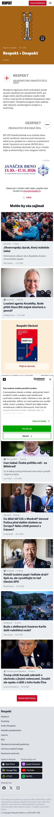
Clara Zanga (8, 635)
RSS (3, 740)
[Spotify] (31, 776)
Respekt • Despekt (10, 48)
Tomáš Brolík (8, 534)
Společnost (8, 623)
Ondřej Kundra (9, 315)
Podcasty (10, 671)
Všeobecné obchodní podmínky (15, 744)
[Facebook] (4, 790)
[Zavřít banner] (50, 379)
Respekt (6, 60)
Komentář (10, 300)
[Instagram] (18, 790)
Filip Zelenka (8, 263)
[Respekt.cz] (7, 3)
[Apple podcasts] (31, 764)
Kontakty (5, 721)
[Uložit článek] (42, 38)
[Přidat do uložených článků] (48, 236)
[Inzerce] (27, 169)
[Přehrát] (42, 236)
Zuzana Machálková (11, 687)
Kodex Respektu (8, 726)
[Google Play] (10, 770)
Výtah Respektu (20, 671)
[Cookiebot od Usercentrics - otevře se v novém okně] (34, 379)
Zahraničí (7, 244)
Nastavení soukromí (10, 753)
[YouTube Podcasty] (31, 770)
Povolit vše (27, 429)
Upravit (25, 436)
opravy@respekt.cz (32, 191)
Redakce (5, 716)
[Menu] (50, 3)
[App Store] (10, 764)
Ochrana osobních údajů (12, 749)
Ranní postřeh (12, 459)
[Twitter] (11, 790)
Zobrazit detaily (39, 421)
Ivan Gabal (8, 479)
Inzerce (4, 735)
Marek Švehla (9, 586)
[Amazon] (10, 776)
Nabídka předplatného (11, 730)
